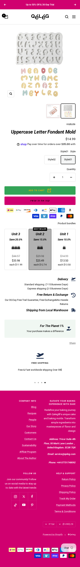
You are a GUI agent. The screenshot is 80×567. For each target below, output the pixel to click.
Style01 (68, 159)
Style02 (52, 159)
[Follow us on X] (24, 496)
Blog (33, 407)
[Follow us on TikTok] (15, 505)
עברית (51, 524)
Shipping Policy (67, 492)
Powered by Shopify (53, 534)
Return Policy (69, 479)
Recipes (32, 413)
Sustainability (29, 445)
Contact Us (30, 439)
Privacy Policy (68, 485)
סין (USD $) (68, 524)
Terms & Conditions (65, 511)
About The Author (26, 458)
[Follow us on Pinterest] (32, 505)
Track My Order (67, 498)
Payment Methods (66, 505)
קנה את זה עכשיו (40, 201)
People (32, 419)
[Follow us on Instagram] (15, 496)
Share (72, 343)
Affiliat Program (28, 451)
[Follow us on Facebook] (32, 496)
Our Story (31, 426)
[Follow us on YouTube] (24, 505)
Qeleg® (71, 124)
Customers (30, 432)
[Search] (66, 16)
